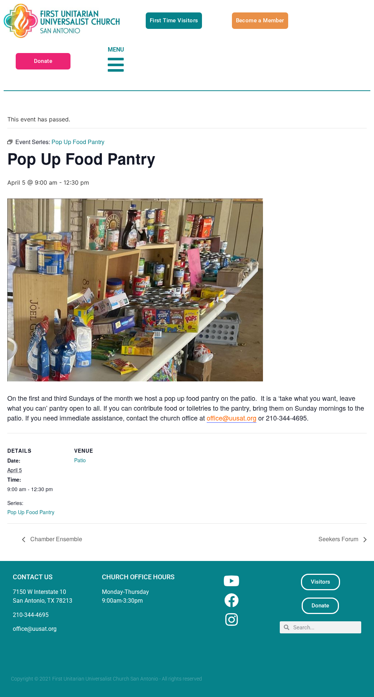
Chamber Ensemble (55, 539)
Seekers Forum (339, 539)
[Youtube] (231, 581)
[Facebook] (231, 600)
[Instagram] (231, 620)
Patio (80, 460)
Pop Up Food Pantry (30, 512)
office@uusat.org (231, 417)
